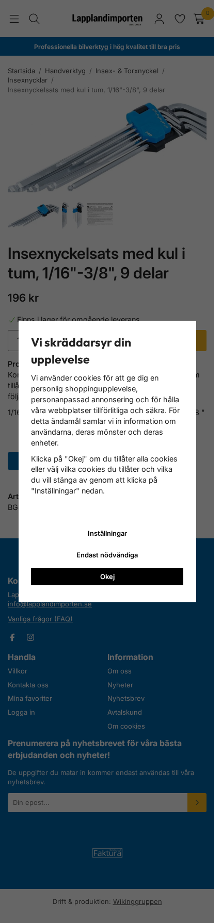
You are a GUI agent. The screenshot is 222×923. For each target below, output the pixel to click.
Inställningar (107, 533)
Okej (107, 576)
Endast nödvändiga (107, 555)
